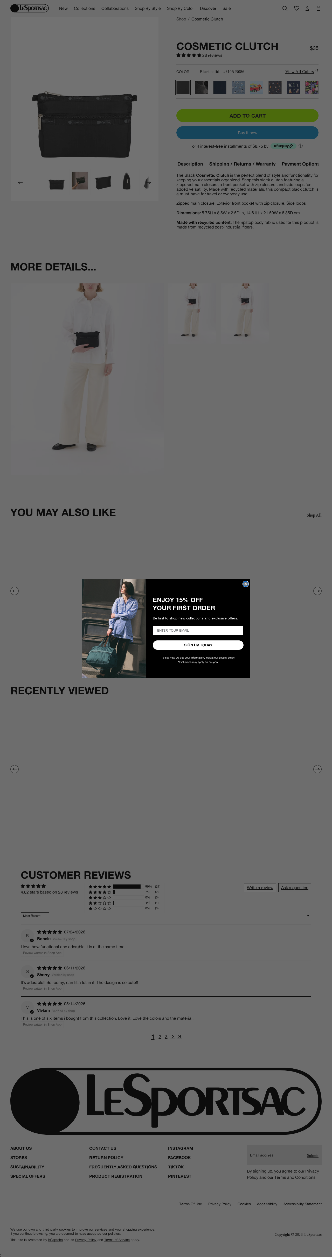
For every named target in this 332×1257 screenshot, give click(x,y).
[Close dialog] (245, 584)
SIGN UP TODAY (198, 645)
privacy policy (226, 657)
